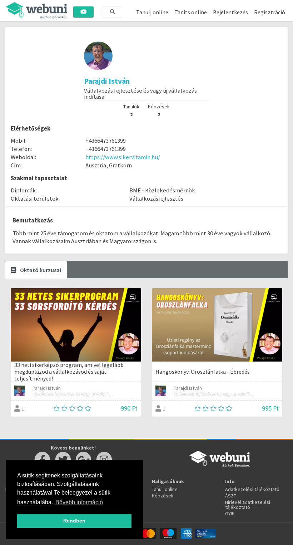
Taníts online (190, 12)
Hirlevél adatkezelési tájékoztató (247, 504)
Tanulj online (152, 12)
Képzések (163, 495)
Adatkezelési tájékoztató (252, 489)
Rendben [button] (74, 521)
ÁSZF (230, 495)
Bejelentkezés (230, 12)
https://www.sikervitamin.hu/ (122, 157)
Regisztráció (269, 12)
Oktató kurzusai (40, 270)
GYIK (230, 513)
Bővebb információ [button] (79, 502)
